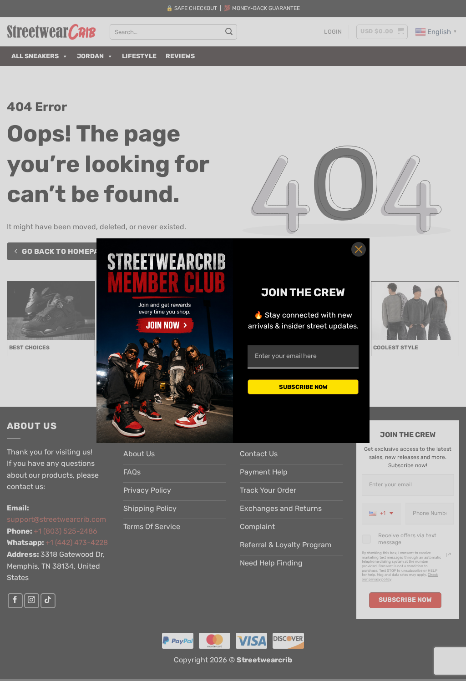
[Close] (359, 249)
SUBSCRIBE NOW (303, 386)
